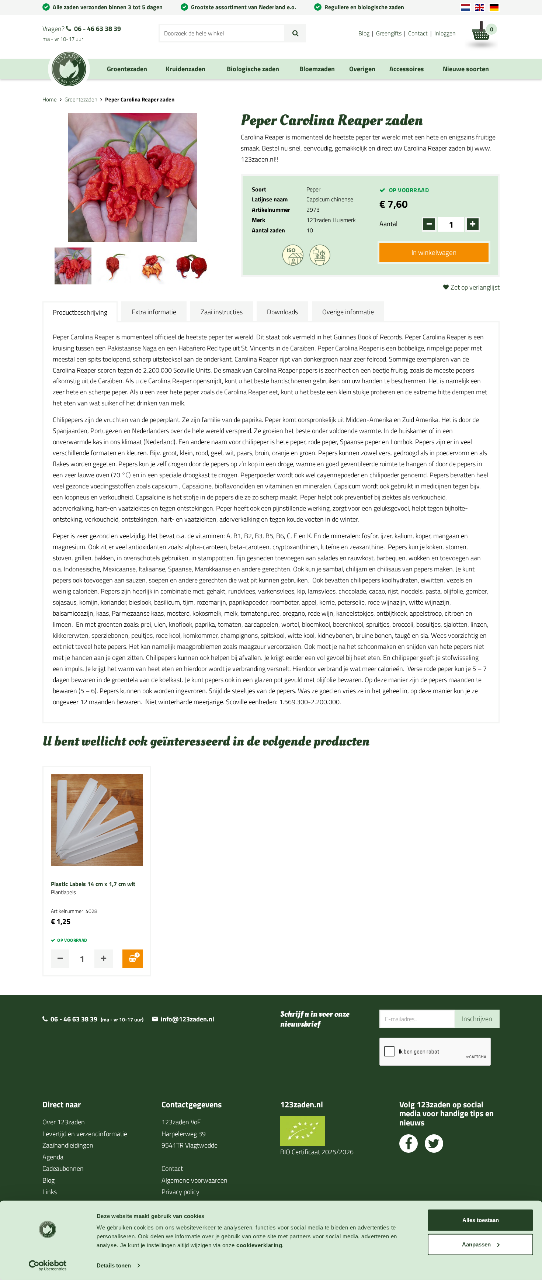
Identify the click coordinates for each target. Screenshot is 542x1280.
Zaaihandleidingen (67, 1145)
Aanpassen (476, 1244)
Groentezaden (81, 99)
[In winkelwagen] (132, 958)
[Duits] (494, 7)
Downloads (282, 312)
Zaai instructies (222, 312)
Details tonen (114, 1265)
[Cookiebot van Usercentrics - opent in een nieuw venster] (47, 1265)
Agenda (52, 1157)
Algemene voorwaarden (194, 1180)
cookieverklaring (259, 1245)
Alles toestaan (480, 1220)
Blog (363, 33)
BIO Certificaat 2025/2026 (317, 1152)
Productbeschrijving (80, 312)
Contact (418, 33)
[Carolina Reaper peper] (73, 264)
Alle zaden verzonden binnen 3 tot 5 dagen (108, 7)
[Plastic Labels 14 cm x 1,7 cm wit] (97, 819)
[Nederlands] (465, 7)
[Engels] (479, 7)
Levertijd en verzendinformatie (84, 1134)
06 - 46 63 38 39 (97, 29)
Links (49, 1192)
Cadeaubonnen (63, 1168)
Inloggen (445, 33)
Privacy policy (180, 1192)
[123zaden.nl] (69, 69)
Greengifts (389, 33)
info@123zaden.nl (187, 1019)
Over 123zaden (63, 1122)
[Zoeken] (295, 33)
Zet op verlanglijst (475, 287)
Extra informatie (154, 312)
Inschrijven (477, 1019)
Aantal (388, 224)
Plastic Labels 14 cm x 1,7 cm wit (93, 884)
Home (49, 99)
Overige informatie (348, 312)
